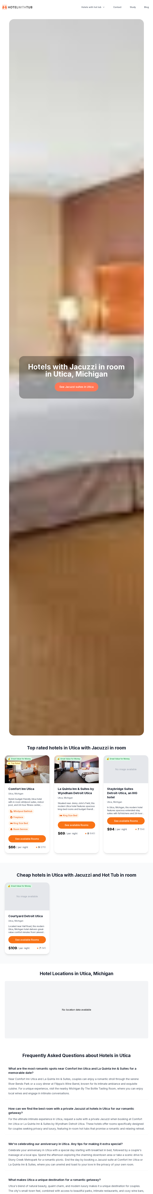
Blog (146, 7)
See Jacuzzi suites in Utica (76, 386)
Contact (117, 7)
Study (133, 7)
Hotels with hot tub (91, 7)
